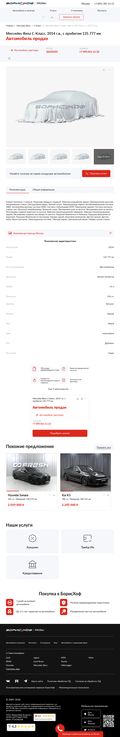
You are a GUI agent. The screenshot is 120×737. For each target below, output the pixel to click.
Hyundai (10, 665)
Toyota (64, 661)
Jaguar (36, 657)
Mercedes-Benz (23, 25)
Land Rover (39, 661)
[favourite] (43, 17)
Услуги (53, 10)
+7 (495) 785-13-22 (104, 3)
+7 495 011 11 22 (89, 51)
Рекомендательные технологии (74, 687)
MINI (63, 657)
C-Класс (37, 25)
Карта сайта (37, 681)
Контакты (102, 10)
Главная (9, 25)
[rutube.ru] (16, 681)
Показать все (104, 447)
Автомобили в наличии (24, 10)
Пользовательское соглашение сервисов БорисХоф (30, 687)
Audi (8, 657)
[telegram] (25, 681)
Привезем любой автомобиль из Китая (80, 734)
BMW (8, 661)
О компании (77, 10)
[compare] (52, 17)
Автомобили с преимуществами (74, 642)
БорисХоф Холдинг (21, 714)
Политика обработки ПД (59, 681)
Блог (56, 642)
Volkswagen (66, 665)
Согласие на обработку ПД (88, 681)
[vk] (8, 681)
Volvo (91, 657)
